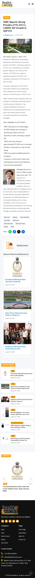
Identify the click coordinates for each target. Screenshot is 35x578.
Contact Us (22, 539)
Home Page (22, 529)
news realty (7, 220)
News (3, 529)
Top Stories (4, 543)
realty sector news (20, 223)
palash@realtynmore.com (13, 557)
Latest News (22, 533)
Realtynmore (9, 35)
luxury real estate (24, 217)
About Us (21, 536)
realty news (16, 220)
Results (6, 226)
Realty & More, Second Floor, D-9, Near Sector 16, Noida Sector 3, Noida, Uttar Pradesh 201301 (16, 563)
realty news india (8, 223)
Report (3, 539)
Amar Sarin (7, 217)
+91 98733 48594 (10, 553)
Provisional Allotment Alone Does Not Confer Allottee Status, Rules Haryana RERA (16, 489)
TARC (12, 226)
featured (15, 217)
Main (2, 533)
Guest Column (5, 536)
